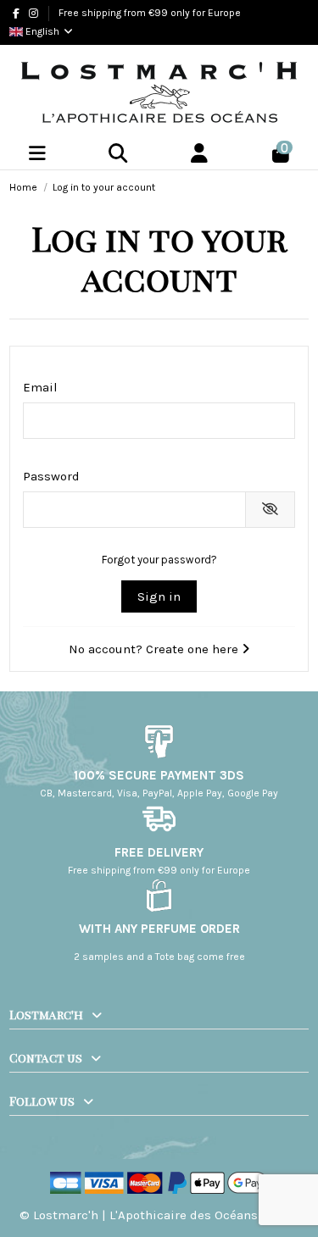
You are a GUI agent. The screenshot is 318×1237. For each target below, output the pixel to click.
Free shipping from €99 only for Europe (150, 13)
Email (40, 387)
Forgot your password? (159, 559)
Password (51, 476)
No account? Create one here (155, 649)
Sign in (159, 596)
